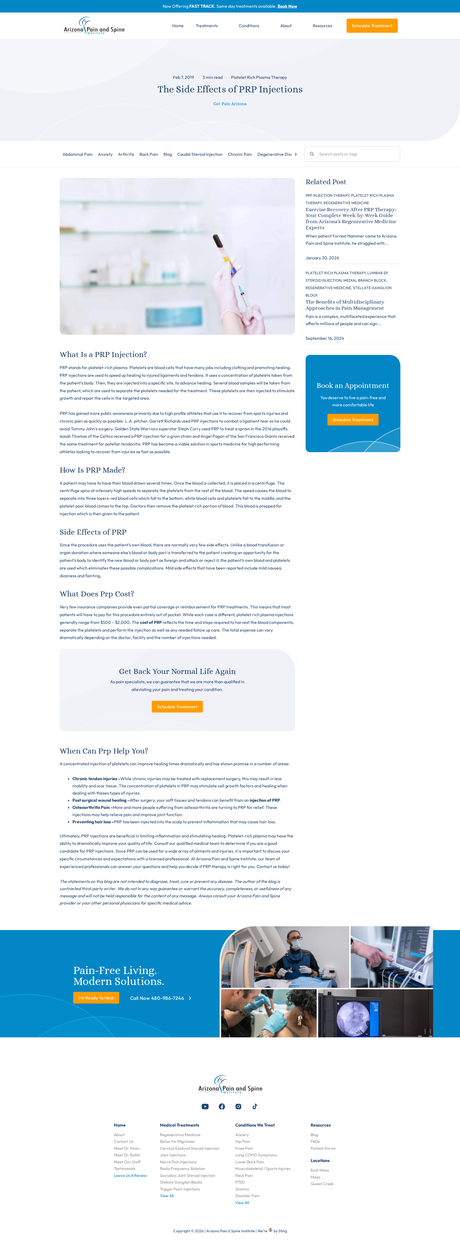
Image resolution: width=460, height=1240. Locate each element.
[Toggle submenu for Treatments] (225, 26)
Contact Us (123, 1141)
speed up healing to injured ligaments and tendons (156, 375)
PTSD (240, 1182)
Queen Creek (322, 1183)
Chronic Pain (240, 154)
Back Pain (148, 154)
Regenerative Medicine (180, 1134)
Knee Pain (244, 1148)
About (119, 1134)
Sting (282, 1231)
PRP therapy (215, 866)
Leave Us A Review (130, 1175)
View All (167, 1195)
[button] (205, 1106)
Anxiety (105, 154)
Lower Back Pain (249, 1161)
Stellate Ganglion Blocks (181, 1182)
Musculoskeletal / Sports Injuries (262, 1168)
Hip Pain (242, 1141)
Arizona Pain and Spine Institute (226, 858)
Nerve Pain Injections (178, 1161)
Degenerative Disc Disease (283, 154)
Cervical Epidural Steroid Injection (189, 1148)
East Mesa (320, 1170)
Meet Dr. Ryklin (127, 1154)
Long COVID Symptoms (256, 1154)
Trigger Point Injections (180, 1189)
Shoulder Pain (247, 1195)
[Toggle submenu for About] (299, 26)
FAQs (315, 1141)
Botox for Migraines (177, 1141)
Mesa (315, 1177)
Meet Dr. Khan (126, 1148)
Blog (167, 154)
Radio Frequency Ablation (182, 1168)
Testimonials (124, 1168)
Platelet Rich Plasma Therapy (259, 77)
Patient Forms (323, 1148)
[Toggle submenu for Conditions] (267, 26)
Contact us (267, 866)
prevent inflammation (208, 821)
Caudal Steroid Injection (200, 154)
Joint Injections (173, 1154)
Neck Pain (244, 1175)
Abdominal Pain (78, 154)
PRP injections (204, 421)
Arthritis (126, 154)
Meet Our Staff (127, 1161)
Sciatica (242, 1189)
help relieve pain (116, 814)
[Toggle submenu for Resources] (339, 26)
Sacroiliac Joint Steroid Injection (187, 1175)
